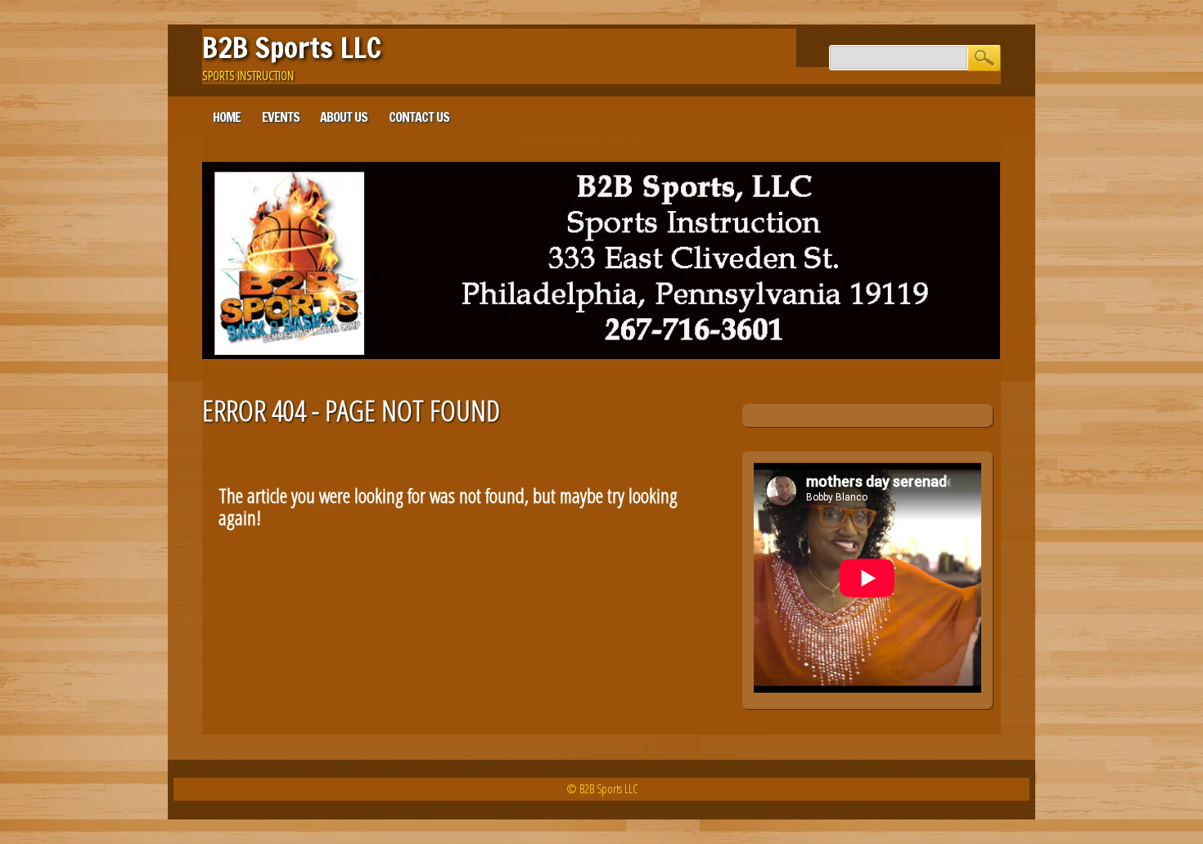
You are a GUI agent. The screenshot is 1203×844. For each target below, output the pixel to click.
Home (227, 117)
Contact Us (419, 117)
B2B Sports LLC (291, 47)
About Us (343, 117)
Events (281, 117)
